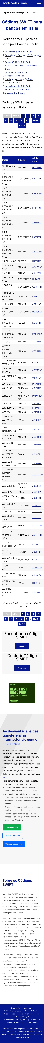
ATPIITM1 (36, 351)
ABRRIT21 (36, 222)
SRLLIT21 (36, 273)
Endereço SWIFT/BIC (21, 1017)
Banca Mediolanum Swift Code (19, 52)
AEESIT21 (36, 592)
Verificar (22, 668)
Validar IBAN (35, 1020)
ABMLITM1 (37, 251)
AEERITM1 (37, 437)
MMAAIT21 (37, 396)
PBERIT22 (36, 237)
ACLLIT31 (36, 486)
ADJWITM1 (37, 575)
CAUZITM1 (37, 267)
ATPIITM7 (36, 342)
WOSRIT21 (37, 287)
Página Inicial (9, 12)
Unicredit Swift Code (15, 93)
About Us (27, 1008)
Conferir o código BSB (15, 1023)
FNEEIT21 (36, 261)
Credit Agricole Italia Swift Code (20, 79)
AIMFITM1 (36, 304)
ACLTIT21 (36, 498)
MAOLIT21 (37, 296)
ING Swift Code (12, 82)
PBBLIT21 (36, 178)
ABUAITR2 (37, 454)
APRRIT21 (36, 403)
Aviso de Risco (9, 1014)
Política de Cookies (32, 1011)
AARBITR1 (36, 420)
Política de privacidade (12, 1011)
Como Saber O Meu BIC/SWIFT (15, 1020)
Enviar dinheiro (12, 827)
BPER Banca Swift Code (16, 72)
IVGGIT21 (36, 323)
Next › (36, 120)
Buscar (22, 646)
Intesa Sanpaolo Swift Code (18, 86)
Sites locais (15, 1008)
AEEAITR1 (36, 492)
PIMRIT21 (36, 208)
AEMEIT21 (37, 511)
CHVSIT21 (37, 362)
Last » (22, 125)
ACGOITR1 (37, 525)
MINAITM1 (37, 384)
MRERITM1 (37, 334)
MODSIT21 (37, 311)
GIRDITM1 (36, 378)
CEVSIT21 (36, 559)
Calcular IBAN (33, 1023)
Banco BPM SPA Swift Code (18, 62)
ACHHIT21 (37, 535)
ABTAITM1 (37, 444)
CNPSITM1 (37, 193)
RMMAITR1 (37, 408)
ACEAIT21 (36, 517)
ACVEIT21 (36, 552)
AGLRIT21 (36, 388)
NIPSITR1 (36, 583)
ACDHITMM (37, 475)
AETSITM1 (37, 412)
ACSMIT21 (37, 567)
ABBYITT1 (36, 429)
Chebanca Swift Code (15, 76)
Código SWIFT (24, 12)
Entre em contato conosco (29, 1014)
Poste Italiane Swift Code (17, 89)
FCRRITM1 (37, 167)
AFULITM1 (37, 463)
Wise (4, 777)
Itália (35, 12)
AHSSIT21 (36, 505)
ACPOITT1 (36, 544)
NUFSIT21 (36, 279)
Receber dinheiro (13, 836)
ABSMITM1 (37, 370)
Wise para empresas (14, 844)
